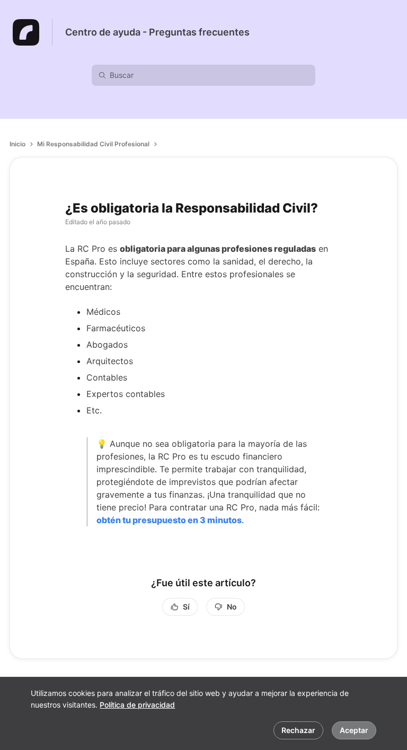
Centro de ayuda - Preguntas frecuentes (157, 32)
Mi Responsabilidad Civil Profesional (93, 144)
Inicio (17, 144)
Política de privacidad (137, 704)
